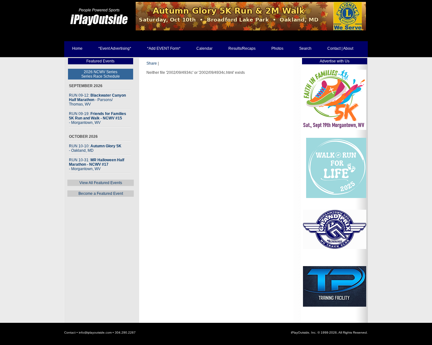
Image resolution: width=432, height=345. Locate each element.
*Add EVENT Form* (164, 48)
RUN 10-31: (96, 164)
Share (151, 63)
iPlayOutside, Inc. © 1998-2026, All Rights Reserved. (329, 332)
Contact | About (340, 48)
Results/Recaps (242, 48)
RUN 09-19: (97, 118)
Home (77, 48)
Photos (277, 48)
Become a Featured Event (100, 193)
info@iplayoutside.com (95, 332)
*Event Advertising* (114, 48)
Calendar (204, 48)
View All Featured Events (100, 183)
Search (305, 48)
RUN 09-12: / (97, 99)
